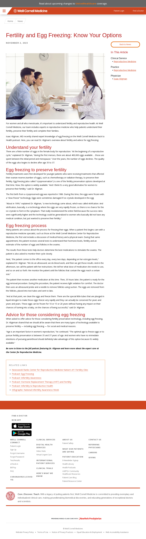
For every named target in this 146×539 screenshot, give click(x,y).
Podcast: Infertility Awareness (26, 377)
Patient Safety (67, 443)
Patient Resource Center (72, 481)
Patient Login (15, 446)
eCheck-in (14, 464)
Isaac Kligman (120, 78)
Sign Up (13, 449)
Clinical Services (45, 439)
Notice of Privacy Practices (62, 532)
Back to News (125, 44)
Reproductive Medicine (125, 61)
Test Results (15, 460)
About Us (67, 439)
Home (10, 21)
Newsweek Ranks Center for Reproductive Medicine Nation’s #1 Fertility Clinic (50, 369)
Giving (92, 457)
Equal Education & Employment (89, 532)
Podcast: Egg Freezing (23, 373)
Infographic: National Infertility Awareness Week (35, 389)
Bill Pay (13, 467)
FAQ (12, 471)
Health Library (68, 464)
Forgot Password (17, 457)
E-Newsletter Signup (70, 460)
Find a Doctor (19, 416)
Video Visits (41, 451)
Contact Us (95, 439)
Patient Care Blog (69, 477)
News (20, 21)
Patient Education (72, 457)
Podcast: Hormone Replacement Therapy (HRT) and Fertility (41, 381)
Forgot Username (17, 453)
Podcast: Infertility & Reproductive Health (32, 385)
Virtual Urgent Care (44, 454)
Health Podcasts (69, 467)
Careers (93, 452)
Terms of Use (42, 532)
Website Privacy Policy (25, 532)
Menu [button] (4, 10)
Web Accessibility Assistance (117, 532)
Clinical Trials (44, 468)
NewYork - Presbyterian (74, 518)
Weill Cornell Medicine (73, 513)
